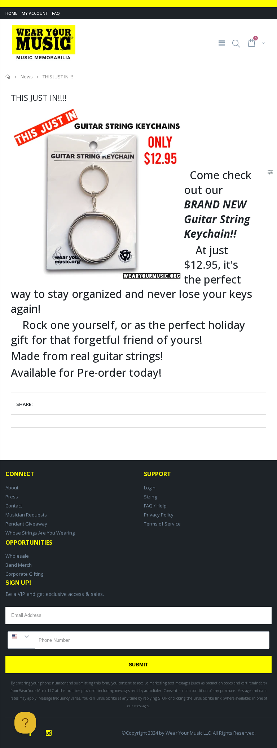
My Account (35, 13)
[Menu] (222, 43)
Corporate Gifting (24, 574)
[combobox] (21, 636)
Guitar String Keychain (217, 226)
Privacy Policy (158, 514)
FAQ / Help (155, 505)
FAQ (56, 13)
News (27, 76)
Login (149, 487)
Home (11, 13)
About (11, 487)
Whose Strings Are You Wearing (40, 532)
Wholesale (17, 556)
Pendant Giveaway (26, 523)
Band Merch (18, 565)
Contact (13, 505)
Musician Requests (26, 514)
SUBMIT (138, 664)
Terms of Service (162, 523)
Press (11, 496)
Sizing (150, 496)
